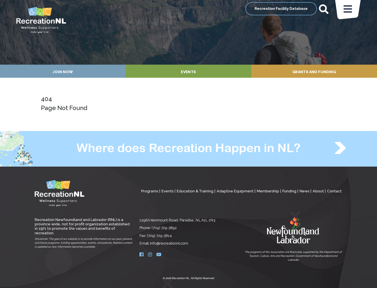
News (304, 191)
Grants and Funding (314, 72)
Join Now (63, 72)
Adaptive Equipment (235, 191)
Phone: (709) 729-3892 (158, 228)
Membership (268, 191)
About (318, 191)
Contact (334, 191)
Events (188, 72)
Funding (289, 191)
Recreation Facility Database (281, 8)
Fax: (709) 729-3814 (155, 235)
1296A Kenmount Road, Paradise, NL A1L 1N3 (177, 220)
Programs (149, 191)
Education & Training (195, 191)
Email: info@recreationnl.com (163, 243)
